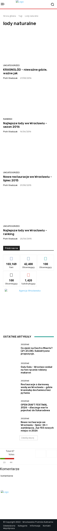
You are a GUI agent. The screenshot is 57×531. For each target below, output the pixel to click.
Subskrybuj (28, 273)
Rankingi (7, 119)
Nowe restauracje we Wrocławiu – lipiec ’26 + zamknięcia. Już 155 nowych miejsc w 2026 (37, 426)
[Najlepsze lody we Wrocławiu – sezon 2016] (28, 100)
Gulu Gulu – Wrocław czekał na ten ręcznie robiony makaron (36, 370)
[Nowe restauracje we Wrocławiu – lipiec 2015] (28, 153)
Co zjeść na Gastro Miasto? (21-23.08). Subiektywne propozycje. (37, 351)
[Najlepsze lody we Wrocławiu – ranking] (28, 207)
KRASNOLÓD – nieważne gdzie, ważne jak (25, 71)
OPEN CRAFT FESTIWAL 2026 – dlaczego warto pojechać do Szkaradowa (35, 407)
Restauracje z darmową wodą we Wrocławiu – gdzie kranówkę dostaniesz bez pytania (36, 388)
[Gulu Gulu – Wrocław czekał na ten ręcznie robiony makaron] (10, 368)
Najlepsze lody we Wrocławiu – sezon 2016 (25, 125)
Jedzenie (25, 344)
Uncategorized (11, 65)
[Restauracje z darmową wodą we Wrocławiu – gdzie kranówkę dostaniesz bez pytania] (10, 387)
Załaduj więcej (27, 437)
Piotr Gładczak (10, 78)
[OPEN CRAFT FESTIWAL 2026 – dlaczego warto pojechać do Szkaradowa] (10, 406)
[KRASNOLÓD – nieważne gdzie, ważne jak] (28, 46)
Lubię (11, 257)
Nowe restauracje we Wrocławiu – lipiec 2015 (27, 178)
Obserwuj (28, 257)
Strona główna (9, 16)
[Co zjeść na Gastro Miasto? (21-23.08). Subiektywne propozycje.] (10, 349)
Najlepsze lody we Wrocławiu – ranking (25, 232)
